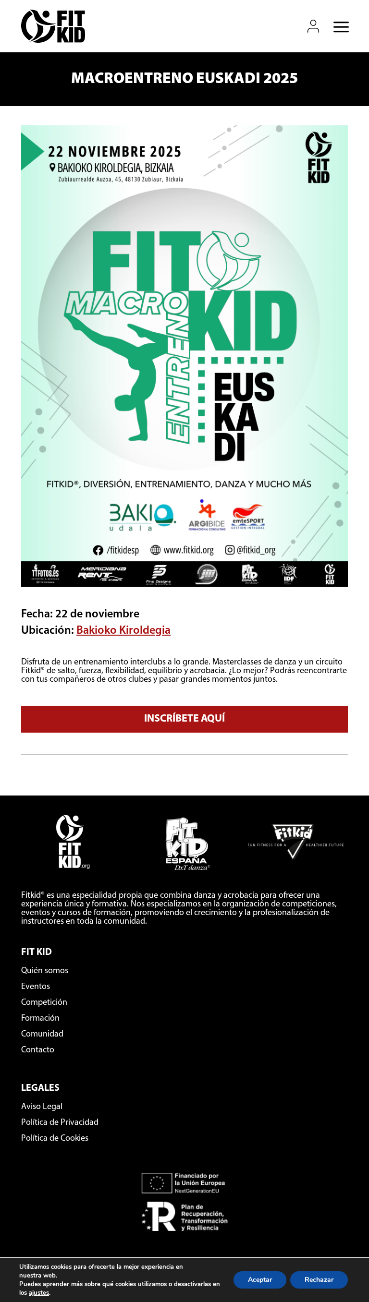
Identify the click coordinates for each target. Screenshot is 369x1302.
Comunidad (42, 1034)
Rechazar (319, 1279)
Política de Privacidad (59, 1123)
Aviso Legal (41, 1107)
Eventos (35, 987)
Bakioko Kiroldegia (123, 631)
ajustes (39, 1293)
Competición (44, 1003)
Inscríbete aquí (184, 718)
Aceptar (260, 1279)
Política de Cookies (54, 1138)
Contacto (37, 1050)
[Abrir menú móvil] (338, 26)
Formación (40, 1018)
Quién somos (44, 971)
